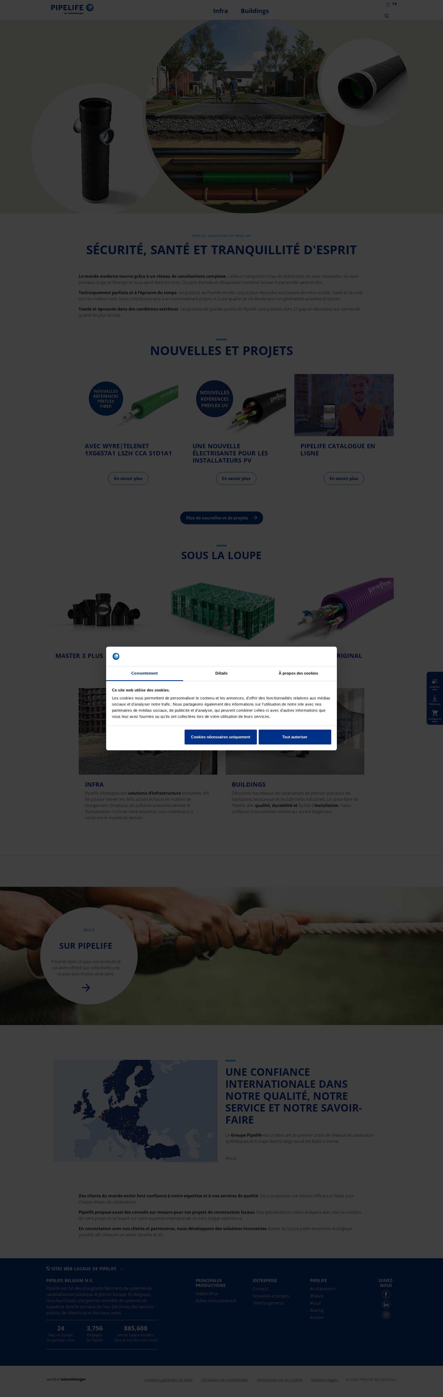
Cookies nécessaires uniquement (220, 737)
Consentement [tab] (144, 673)
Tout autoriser (294, 737)
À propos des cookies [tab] (298, 673)
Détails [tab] (221, 673)
